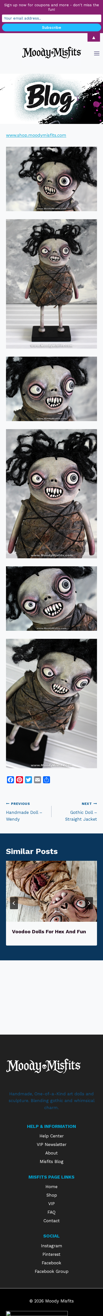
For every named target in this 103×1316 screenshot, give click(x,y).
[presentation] (51, 891)
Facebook (51, 1262)
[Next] (89, 903)
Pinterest (51, 1254)
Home (52, 1186)
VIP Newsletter (51, 1144)
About (51, 1152)
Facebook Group (51, 1271)
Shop (51, 1195)
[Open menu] (97, 53)
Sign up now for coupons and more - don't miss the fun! (51, 7)
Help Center (52, 1135)
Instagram (51, 1245)
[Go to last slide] (14, 903)
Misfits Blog (52, 1161)
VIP (51, 1203)
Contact (52, 1220)
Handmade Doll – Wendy (24, 812)
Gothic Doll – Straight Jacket (81, 812)
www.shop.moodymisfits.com (36, 135)
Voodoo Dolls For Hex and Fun (49, 931)
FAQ (52, 1212)
